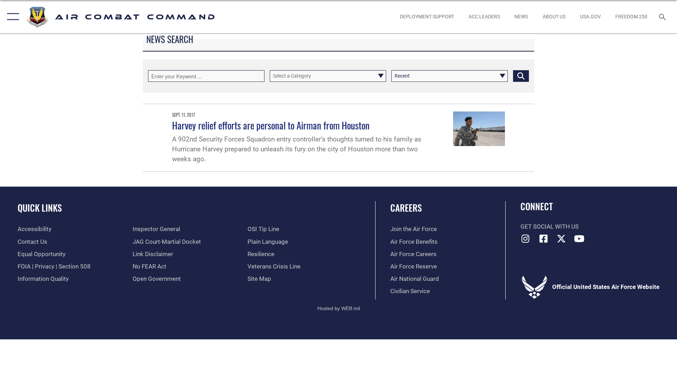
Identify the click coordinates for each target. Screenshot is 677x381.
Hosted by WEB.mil (338, 308)
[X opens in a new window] (561, 238)
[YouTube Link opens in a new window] (579, 238)
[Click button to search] (521, 76)
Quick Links (40, 207)
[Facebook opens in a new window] (543, 238)
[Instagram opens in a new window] (525, 238)
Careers (406, 207)
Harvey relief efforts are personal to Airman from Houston (271, 125)
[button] (11, 17)
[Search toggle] (663, 16)
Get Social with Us (549, 226)
